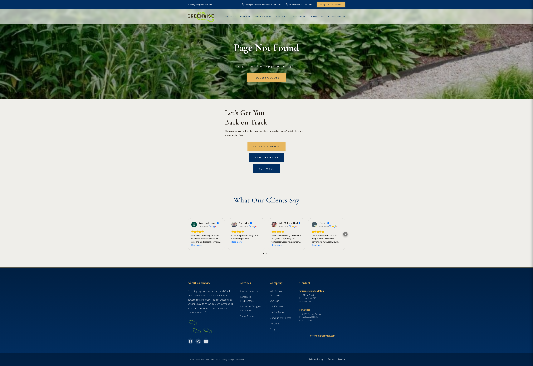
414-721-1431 (305, 320)
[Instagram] (198, 341)
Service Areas (263, 16)
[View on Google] (194, 224)
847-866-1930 (305, 301)
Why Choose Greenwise (276, 293)
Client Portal (336, 16)
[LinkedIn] (206, 341)
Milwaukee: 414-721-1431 (300, 4)
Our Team (275, 300)
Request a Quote (331, 4)
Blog (272, 329)
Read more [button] (196, 245)
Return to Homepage (266, 146)
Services (245, 16)
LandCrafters (276, 306)
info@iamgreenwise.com (201, 4)
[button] (187, 234)
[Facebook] (190, 341)
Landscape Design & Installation (250, 308)
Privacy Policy (316, 359)
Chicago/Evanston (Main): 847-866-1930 (263, 4)
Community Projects (280, 317)
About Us (230, 16)
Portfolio (275, 323)
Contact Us (317, 16)
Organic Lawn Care (250, 291)
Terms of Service (336, 359)
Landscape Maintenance (247, 298)
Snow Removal (247, 316)
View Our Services (266, 157)
